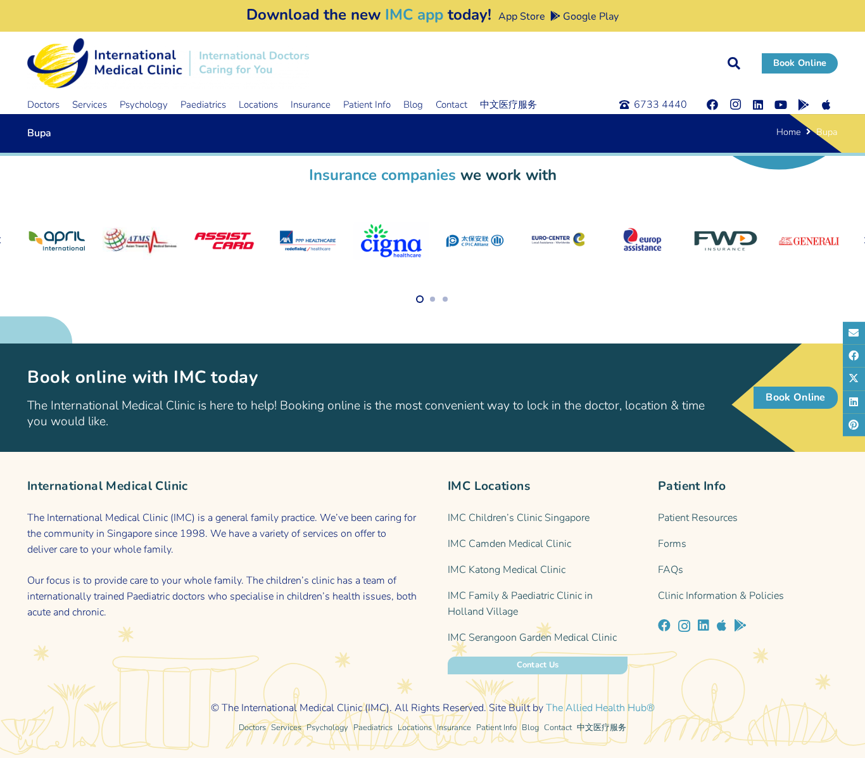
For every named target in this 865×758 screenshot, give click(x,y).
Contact (558, 727)
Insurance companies (382, 175)
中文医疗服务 (601, 727)
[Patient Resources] (748, 518)
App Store (520, 16)
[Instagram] (735, 104)
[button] (734, 63)
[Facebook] (712, 104)
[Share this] (854, 356)
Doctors (252, 727)
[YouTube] (780, 104)
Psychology (327, 727)
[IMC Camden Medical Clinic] (538, 544)
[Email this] (854, 333)
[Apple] (826, 104)
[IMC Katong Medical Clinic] (538, 570)
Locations (415, 727)
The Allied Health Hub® (600, 708)
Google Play (589, 16)
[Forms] (748, 544)
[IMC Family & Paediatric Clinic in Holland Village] (538, 604)
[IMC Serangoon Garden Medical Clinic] (538, 638)
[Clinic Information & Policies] (748, 596)
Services (286, 727)
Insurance (454, 727)
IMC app (414, 14)
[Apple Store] (721, 625)
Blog (530, 727)
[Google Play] (803, 104)
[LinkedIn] (758, 104)
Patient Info (496, 727)
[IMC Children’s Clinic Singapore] (538, 518)
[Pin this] (854, 424)
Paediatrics (373, 727)
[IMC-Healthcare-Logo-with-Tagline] (168, 63)
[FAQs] (748, 570)
